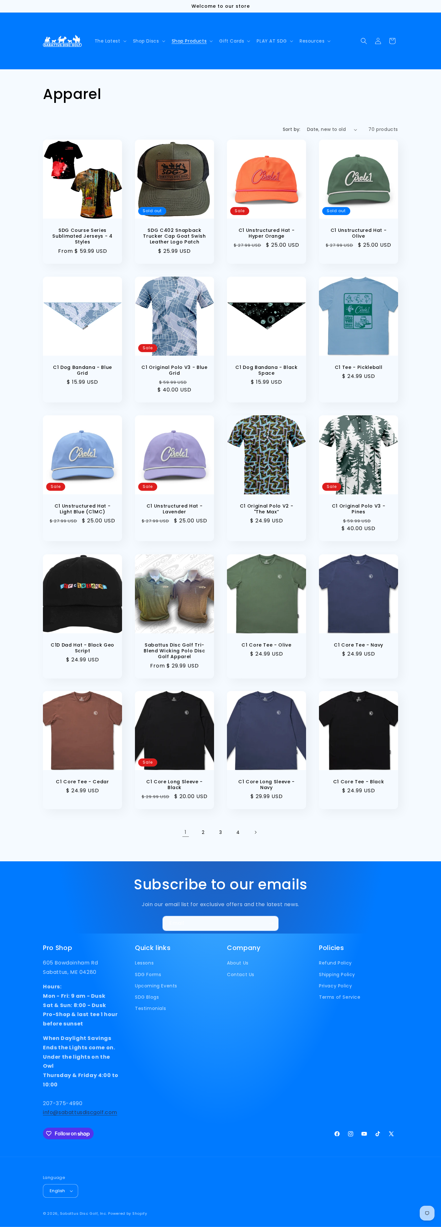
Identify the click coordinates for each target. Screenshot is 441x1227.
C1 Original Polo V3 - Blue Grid (174, 370)
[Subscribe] (271, 923)
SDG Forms (148, 974)
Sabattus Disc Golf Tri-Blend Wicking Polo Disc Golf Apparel (174, 651)
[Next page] (255, 832)
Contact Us (240, 974)
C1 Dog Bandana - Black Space (266, 370)
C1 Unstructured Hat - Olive (359, 233)
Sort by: (292, 129)
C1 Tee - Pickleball (359, 367)
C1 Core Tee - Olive (266, 645)
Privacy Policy (335, 986)
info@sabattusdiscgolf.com (80, 1112)
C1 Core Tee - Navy (358, 645)
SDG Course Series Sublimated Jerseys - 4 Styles (82, 236)
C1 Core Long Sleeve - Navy (266, 784)
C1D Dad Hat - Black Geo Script (82, 648)
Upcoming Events (156, 986)
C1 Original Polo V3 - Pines (358, 509)
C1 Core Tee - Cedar (82, 782)
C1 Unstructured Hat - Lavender (175, 509)
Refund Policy (335, 963)
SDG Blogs (147, 997)
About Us (238, 963)
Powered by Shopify (127, 1213)
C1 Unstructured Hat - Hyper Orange (267, 233)
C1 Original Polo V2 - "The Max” (266, 509)
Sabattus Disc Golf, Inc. (83, 1213)
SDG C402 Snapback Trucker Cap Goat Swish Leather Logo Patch (174, 236)
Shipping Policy (337, 974)
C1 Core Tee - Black (358, 782)
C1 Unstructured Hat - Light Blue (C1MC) (83, 509)
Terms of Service (340, 997)
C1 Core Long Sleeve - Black (174, 784)
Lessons (144, 963)
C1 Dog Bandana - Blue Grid (82, 370)
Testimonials (150, 1008)
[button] (110, 41)
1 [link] (186, 832)
